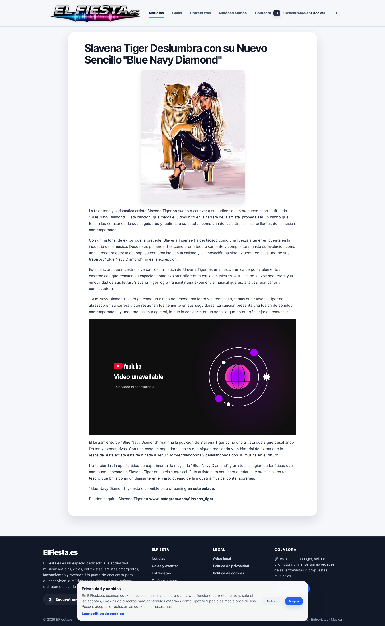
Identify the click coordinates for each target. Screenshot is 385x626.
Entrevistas (200, 13)
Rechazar (272, 601)
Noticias (156, 13)
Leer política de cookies (103, 613)
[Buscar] (337, 13)
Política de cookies (228, 573)
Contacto (263, 13)
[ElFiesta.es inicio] (94, 13)
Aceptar (294, 601)
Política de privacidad (231, 566)
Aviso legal (222, 558)
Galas (177, 13)
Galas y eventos (165, 566)
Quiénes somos (233, 13)
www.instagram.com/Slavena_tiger (181, 499)
